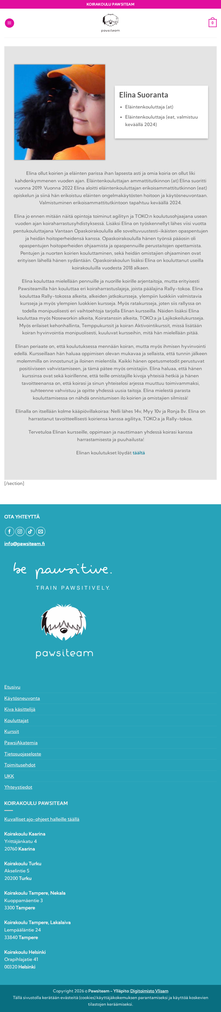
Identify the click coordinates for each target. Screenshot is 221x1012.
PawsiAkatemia (21, 742)
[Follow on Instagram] (20, 531)
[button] (9, 23)
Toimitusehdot (19, 765)
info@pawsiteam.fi (24, 543)
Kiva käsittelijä (19, 709)
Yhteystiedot (18, 787)
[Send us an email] (40, 531)
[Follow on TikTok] (30, 531)
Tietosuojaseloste (22, 754)
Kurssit (11, 731)
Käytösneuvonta (22, 698)
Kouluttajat (16, 720)
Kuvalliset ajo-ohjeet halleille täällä (41, 819)
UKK (9, 776)
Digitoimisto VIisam (149, 991)
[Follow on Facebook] (9, 531)
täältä (139, 453)
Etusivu (12, 687)
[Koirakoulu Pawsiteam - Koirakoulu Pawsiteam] (110, 23)
